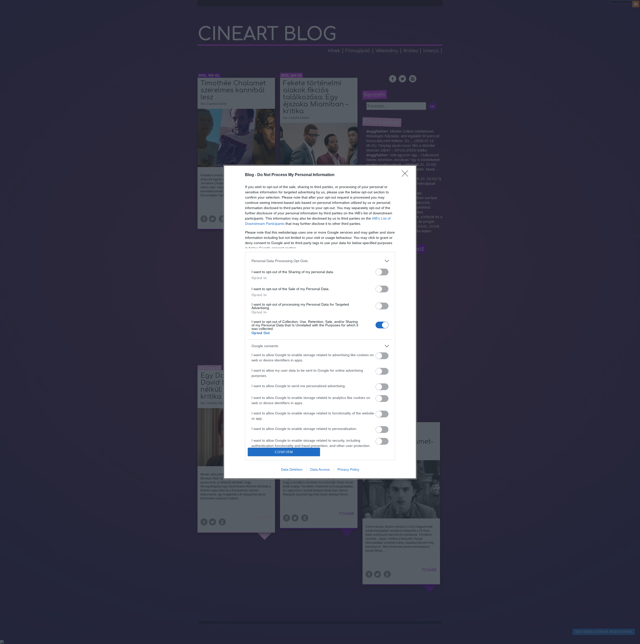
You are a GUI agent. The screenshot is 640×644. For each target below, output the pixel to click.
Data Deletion (291, 469)
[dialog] (320, 322)
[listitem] (320, 261)
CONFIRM (284, 452)
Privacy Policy (348, 469)
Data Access (320, 469)
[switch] (382, 272)
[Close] (406, 175)
